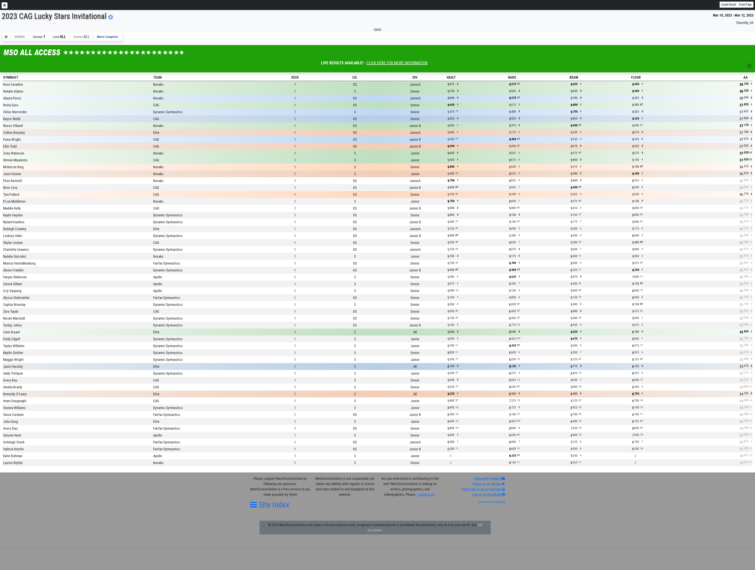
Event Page (745, 4)
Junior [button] (415, 153)
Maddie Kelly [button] (12, 208)
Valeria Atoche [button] (13, 449)
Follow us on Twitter (487, 484)
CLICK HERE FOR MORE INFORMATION (397, 63)
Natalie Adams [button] (13, 91)
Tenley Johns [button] (12, 325)
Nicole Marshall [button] (14, 318)
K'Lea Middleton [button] (14, 201)
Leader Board (728, 4)
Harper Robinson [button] (15, 277)
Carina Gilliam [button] (12, 284)
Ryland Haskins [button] (14, 222)
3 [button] (355, 91)
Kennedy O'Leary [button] (15, 394)
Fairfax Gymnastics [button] (166, 263)
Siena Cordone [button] (13, 415)
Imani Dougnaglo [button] (14, 401)
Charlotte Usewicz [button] (16, 249)
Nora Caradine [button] (13, 84)
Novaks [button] (158, 84)
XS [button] (355, 84)
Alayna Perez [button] (12, 98)
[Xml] (502, 501)
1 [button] (295, 84)
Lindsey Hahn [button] (12, 236)
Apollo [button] (157, 277)
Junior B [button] (415, 126)
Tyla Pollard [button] (11, 194)
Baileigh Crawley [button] (14, 229)
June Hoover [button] (12, 174)
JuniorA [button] (415, 84)
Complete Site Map (488, 501)
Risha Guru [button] (10, 105)
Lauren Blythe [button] (13, 463)
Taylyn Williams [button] (14, 346)
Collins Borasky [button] (14, 133)
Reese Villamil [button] (13, 126)
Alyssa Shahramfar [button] (16, 298)
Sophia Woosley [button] (14, 304)
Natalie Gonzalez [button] (15, 256)
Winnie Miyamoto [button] (15, 160)
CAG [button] (156, 105)
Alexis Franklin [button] (13, 270)
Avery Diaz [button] (10, 428)
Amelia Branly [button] (12, 387)
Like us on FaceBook (487, 494)
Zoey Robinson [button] (13, 153)
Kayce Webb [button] (11, 119)
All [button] (415, 332)
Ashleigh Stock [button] (14, 442)
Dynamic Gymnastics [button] (168, 112)
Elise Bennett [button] (12, 181)
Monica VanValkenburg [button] (19, 263)
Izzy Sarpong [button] (12, 291)
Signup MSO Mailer (487, 478)
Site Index (273, 504)
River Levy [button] (10, 188)
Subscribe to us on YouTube (481, 489)
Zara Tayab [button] (10, 311)
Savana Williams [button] (14, 408)
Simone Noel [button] (12, 435)
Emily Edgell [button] (11, 339)
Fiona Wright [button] (12, 139)
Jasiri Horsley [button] (13, 366)
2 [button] (355, 332)
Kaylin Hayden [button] (13, 215)
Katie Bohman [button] (12, 456)
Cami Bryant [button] (11, 332)
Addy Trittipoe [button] (13, 373)
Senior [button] (415, 91)
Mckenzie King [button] (13, 167)
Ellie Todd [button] (10, 146)
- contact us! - (426, 494)
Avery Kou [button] (10, 380)
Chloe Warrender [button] (15, 112)
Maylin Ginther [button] (13, 353)
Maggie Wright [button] (13, 360)
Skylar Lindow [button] (13, 243)
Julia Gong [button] (10, 421)
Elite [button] (156, 133)
